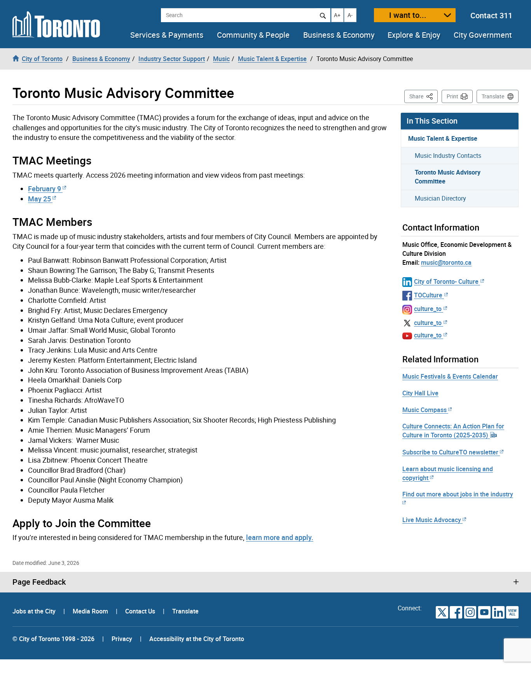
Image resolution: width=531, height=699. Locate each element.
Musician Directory (440, 198)
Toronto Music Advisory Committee (447, 176)
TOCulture (428, 295)
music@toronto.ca (446, 262)
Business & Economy (338, 35)
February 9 (44, 188)
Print (452, 96)
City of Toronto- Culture (446, 281)
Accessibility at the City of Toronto (196, 638)
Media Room (91, 611)
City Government (483, 35)
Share (423, 96)
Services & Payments (166, 35)
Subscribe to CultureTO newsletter (450, 452)
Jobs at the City (34, 611)
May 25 (39, 198)
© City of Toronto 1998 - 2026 (53, 638)
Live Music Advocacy (431, 520)
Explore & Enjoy (414, 35)
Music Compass (424, 409)
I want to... (407, 15)
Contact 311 (491, 15)
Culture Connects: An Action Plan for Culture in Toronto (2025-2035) (453, 430)
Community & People (253, 35)
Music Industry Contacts (448, 155)
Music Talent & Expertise (442, 138)
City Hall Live (420, 393)
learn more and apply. (279, 537)
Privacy (122, 638)
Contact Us (141, 611)
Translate (493, 96)
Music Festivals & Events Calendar (450, 376)
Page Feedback (39, 582)
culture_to (428, 308)
